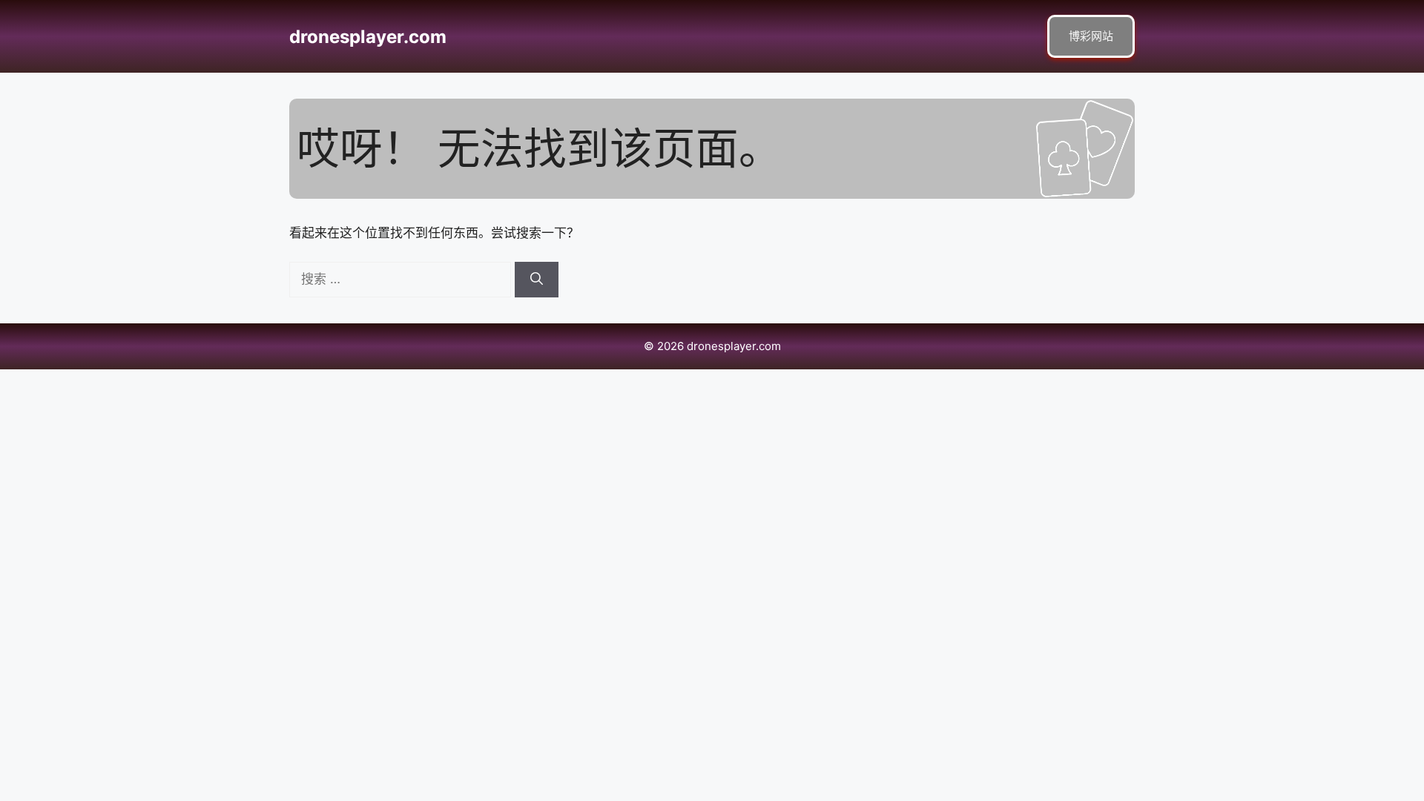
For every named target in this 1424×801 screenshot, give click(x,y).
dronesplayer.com (367, 36)
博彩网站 (1091, 36)
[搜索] (536, 279)
